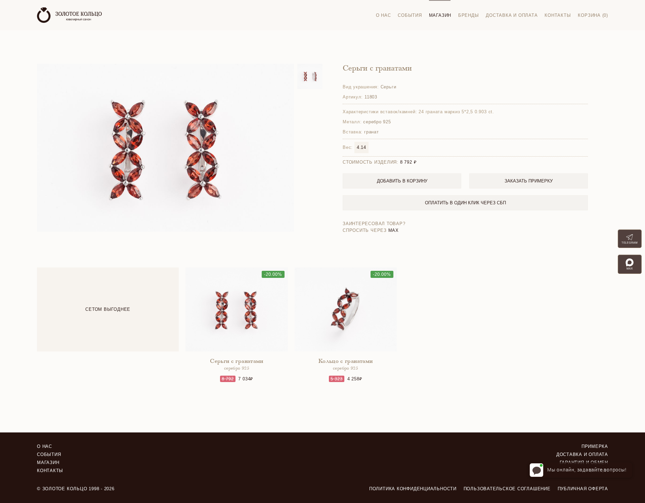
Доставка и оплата (512, 15)
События (410, 15)
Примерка (595, 446)
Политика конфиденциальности (413, 488)
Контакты (558, 15)
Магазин (440, 15)
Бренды (468, 15)
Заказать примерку (529, 180)
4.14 (361, 147)
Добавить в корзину (402, 180)
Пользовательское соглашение (507, 488)
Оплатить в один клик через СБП (465, 202)
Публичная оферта (583, 488)
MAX (393, 230)
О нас (383, 15)
